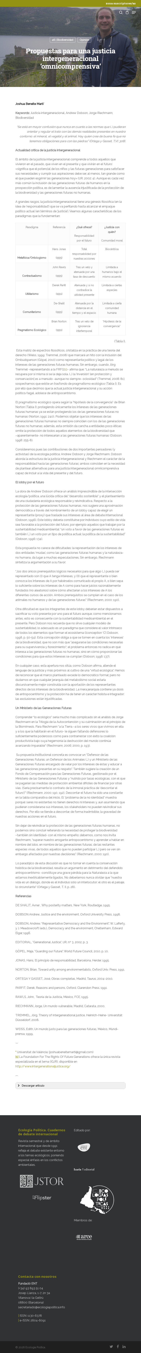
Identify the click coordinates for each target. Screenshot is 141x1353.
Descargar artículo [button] (33, 1085)
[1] (65, 369)
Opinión (84, 39)
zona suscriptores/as (121, 3)
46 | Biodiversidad (62, 39)
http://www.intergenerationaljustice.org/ (42, 1066)
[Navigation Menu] (134, 12)
